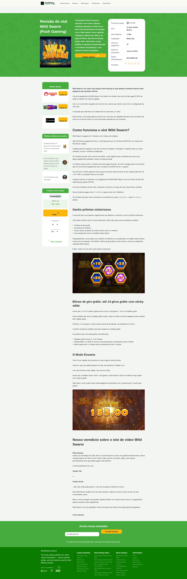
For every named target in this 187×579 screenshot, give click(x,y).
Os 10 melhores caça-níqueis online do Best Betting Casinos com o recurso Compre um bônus (51, 163)
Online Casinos (64, 3)
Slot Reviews (96, 3)
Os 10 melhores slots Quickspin (51, 178)
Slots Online (106, 3)
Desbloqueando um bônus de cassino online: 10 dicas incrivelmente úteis (52, 147)
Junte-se (63, 94)
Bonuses (75, 3)
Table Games (85, 3)
